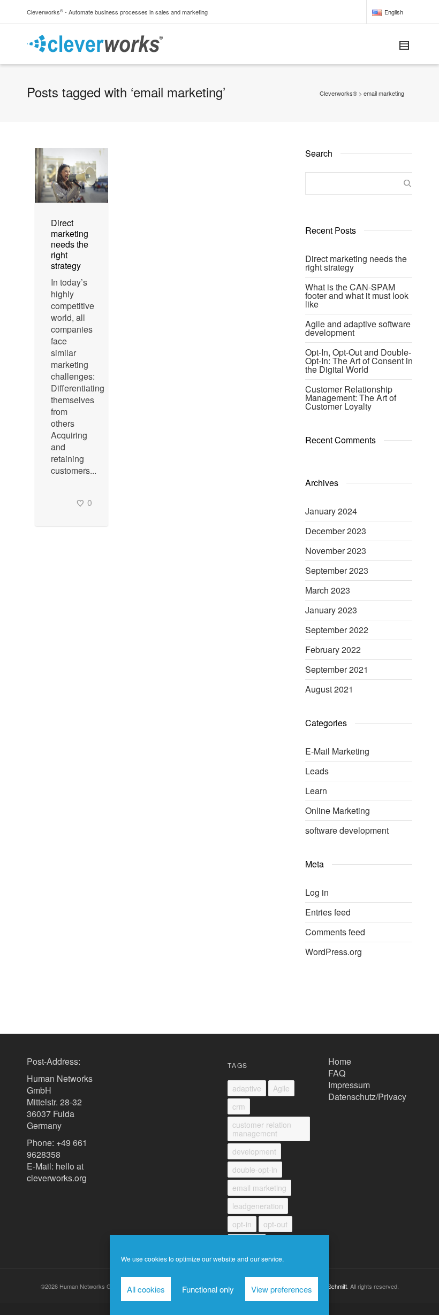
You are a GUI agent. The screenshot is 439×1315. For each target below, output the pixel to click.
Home (339, 1061)
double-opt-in (254, 1169)
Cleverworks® (338, 93)
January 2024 (331, 511)
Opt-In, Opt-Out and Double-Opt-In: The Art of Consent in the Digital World (359, 360)
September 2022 (336, 630)
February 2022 (333, 649)
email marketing (259, 1187)
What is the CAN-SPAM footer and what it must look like (356, 295)
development (254, 1151)
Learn (316, 791)
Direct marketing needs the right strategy (69, 244)
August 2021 (329, 689)
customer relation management (261, 1129)
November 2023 (335, 550)
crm (238, 1106)
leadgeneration (257, 1206)
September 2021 (336, 669)
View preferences (281, 1289)
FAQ (336, 1073)
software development (347, 830)
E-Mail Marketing (337, 751)
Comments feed (335, 932)
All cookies (146, 1289)
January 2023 (331, 610)
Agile (281, 1088)
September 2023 (336, 570)
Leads (317, 771)
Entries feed (328, 912)
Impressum (349, 1085)
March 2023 (327, 590)
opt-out (275, 1224)
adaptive (246, 1088)
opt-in (242, 1224)
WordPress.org (333, 951)
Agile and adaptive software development (358, 328)
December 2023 (335, 531)
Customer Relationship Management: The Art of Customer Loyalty (350, 397)
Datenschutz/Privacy (367, 1096)
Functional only (208, 1289)
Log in (317, 892)
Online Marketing (337, 810)
